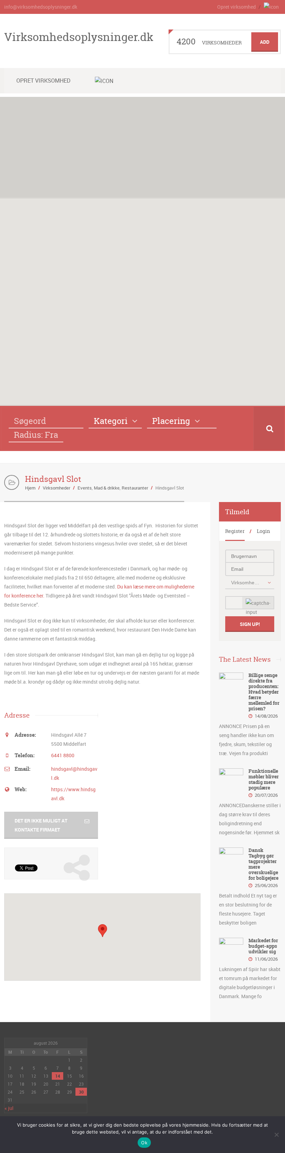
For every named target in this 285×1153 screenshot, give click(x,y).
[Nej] (276, 1134)
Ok (144, 1142)
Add (264, 42)
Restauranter (135, 488)
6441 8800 (62, 755)
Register (235, 531)
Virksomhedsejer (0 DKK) (246, 582)
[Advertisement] (142, 145)
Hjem (30, 488)
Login (263, 531)
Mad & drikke (107, 488)
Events (85, 488)
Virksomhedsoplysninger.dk (78, 36)
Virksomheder (56, 488)
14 (57, 1076)
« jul (9, 1108)
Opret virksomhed (236, 6)
